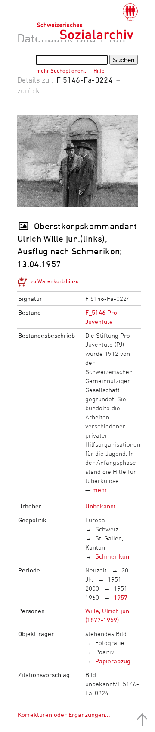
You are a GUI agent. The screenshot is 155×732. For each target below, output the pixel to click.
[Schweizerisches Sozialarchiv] (87, 21)
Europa (95, 520)
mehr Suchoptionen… (61, 70)
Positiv (104, 651)
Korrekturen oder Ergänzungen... (64, 714)
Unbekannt (100, 506)
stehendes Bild (106, 633)
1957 (120, 597)
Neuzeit (96, 570)
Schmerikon (112, 556)
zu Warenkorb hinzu (55, 281)
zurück (28, 90)
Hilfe (99, 70)
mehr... (102, 489)
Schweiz (106, 529)
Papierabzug (112, 661)
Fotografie (109, 642)
